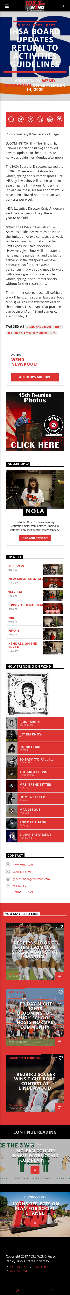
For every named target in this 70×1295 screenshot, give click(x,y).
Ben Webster (16, 1105)
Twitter (40, 1267)
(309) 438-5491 (21, 872)
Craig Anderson (39, 327)
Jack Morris (15, 974)
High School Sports (28, 25)
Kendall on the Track (22, 645)
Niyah (13, 631)
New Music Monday (25, 579)
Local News (16, 992)
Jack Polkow (15, 1039)
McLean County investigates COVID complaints (35, 1155)
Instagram (18, 1271)
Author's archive (35, 377)
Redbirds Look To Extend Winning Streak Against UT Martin (35, 950)
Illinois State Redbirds (24, 1058)
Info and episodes (35, 538)
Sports (50, 25)
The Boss (16, 566)
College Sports (18, 926)
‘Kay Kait (16, 592)
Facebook (17, 1267)
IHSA (58, 327)
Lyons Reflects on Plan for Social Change (36, 1208)
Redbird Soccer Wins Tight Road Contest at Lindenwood (35, 1081)
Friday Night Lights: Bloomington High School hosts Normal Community (35, 1015)
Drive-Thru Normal (26, 605)
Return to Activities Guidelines (31, 333)
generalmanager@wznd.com (31, 879)
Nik (11, 618)
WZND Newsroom (30, 83)
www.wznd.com (22, 864)
